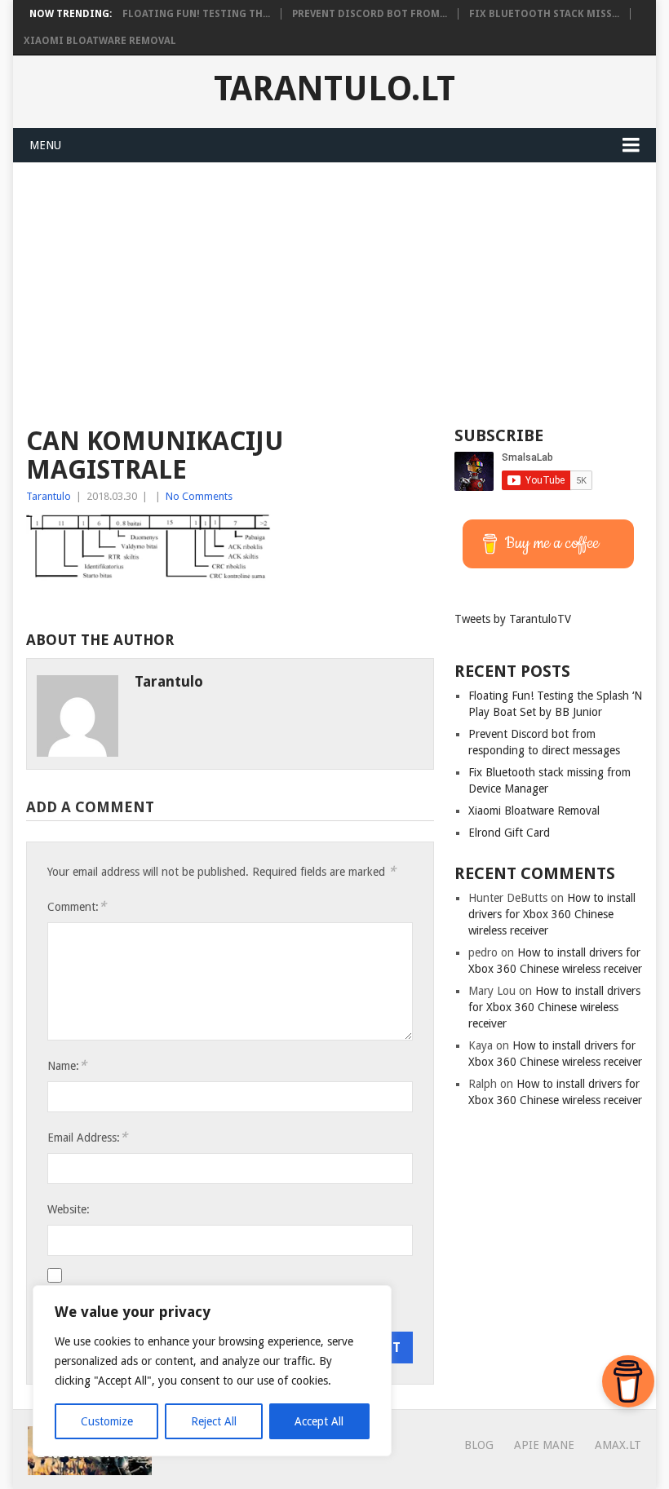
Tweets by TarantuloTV (512, 618)
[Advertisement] (335, 285)
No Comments (199, 496)
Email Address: (87, 1137)
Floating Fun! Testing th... (196, 14)
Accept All (319, 1421)
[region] (212, 1370)
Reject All (214, 1421)
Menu (45, 145)
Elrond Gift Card (509, 832)
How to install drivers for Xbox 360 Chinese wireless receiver (552, 914)
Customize (107, 1421)
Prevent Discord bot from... (369, 14)
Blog (479, 1444)
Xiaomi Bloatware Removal (100, 40)
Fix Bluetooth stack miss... (544, 14)
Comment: (76, 906)
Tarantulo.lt (334, 89)
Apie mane (544, 1444)
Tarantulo (48, 496)
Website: (68, 1209)
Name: (66, 1065)
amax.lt (618, 1444)
